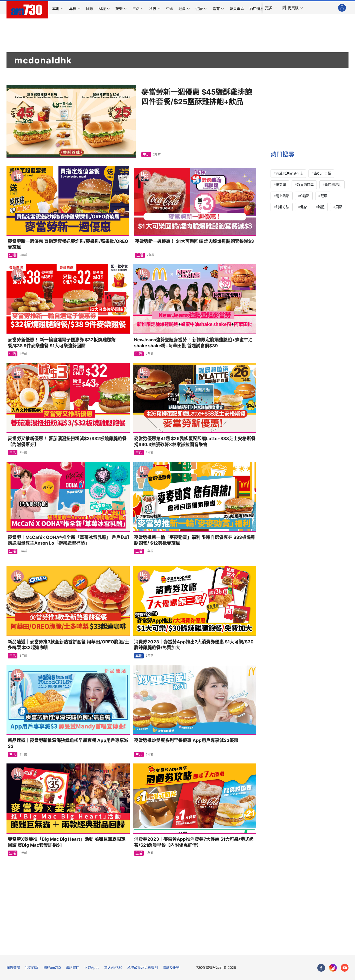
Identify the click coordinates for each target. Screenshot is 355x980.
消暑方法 (282, 207)
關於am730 (52, 967)
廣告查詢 (13, 967)
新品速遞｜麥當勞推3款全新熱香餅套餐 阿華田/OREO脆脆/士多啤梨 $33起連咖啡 (68, 644)
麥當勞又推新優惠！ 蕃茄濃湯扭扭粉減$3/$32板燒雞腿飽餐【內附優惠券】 (67, 441)
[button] (270, 7)
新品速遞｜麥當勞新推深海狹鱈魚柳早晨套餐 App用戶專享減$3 (68, 743)
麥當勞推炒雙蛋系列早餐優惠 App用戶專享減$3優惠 (186, 740)
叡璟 (323, 196)
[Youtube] (345, 968)
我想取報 (31, 967)
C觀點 (305, 196)
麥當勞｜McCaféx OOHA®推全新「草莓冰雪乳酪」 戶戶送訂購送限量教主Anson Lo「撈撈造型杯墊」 (68, 540)
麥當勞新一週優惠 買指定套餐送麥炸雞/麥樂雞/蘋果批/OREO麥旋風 (68, 244)
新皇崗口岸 (305, 184)
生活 (146, 154)
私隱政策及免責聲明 (142, 967)
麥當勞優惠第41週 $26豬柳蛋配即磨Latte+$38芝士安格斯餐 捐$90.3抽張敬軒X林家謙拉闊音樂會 (194, 441)
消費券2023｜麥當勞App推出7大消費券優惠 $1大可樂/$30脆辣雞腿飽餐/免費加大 (194, 644)
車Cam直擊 (322, 173)
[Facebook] (321, 968)
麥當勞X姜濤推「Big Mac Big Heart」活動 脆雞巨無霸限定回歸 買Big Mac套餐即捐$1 (67, 842)
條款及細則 (171, 967)
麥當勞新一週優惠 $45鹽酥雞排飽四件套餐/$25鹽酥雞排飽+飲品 (196, 97)
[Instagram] (333, 968)
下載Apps (91, 967)
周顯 (339, 207)
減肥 (321, 207)
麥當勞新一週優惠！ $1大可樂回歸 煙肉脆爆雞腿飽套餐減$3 (194, 241)
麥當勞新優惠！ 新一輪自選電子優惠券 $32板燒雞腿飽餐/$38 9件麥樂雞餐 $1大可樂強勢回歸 (62, 342)
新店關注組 (333, 184)
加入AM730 (113, 967)
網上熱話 (282, 196)
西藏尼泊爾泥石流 (289, 173)
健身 (303, 207)
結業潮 (281, 184)
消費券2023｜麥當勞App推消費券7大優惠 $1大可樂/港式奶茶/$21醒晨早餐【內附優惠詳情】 (194, 842)
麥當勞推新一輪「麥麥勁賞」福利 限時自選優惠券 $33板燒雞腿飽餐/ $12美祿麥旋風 (194, 540)
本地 (138, 656)
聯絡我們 (72, 967)
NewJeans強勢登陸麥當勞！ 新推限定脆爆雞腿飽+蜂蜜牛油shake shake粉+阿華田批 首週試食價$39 (193, 342)
